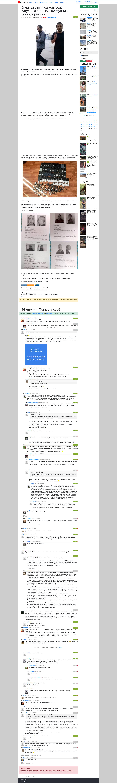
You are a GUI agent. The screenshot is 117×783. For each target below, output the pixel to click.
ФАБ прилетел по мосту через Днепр (92, 67)
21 (91, 126)
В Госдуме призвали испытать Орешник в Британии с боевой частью (92, 158)
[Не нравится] (77, 17)
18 (83, 126)
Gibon (24, 706)
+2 (75, 430)
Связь (33, 776)
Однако (25, 609)
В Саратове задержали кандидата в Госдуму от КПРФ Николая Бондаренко (92, 25)
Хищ (24, 757)
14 (91, 124)
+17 (75, 534)
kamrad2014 (26, 700)
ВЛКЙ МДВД (26, 318)
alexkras (28, 393)
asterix (29, 430)
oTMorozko (28, 518)
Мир (30, 2)
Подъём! (95, 76)
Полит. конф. (27, 776)
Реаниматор (29, 570)
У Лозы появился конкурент (91, 185)
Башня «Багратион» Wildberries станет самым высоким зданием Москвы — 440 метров (92, 42)
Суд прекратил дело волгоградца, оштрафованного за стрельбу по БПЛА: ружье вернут (89, 139)
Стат (22, 776)
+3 (75, 412)
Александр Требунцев (33, 402)
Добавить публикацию (89, 6)
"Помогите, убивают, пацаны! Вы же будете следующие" (92, 224)
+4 (75, 658)
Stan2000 (25, 550)
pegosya (30, 436)
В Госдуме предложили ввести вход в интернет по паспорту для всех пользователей (92, 19)
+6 (75, 652)
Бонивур (28, 510)
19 (86, 126)
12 (86, 124)
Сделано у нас (43, 2)
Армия (51, 2)
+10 (75, 393)
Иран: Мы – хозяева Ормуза (92, 144)
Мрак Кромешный (30, 683)
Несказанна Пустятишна (34, 459)
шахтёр (28, 658)
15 (94, 124)
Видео (56, 2)
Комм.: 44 (45, 17)
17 (81, 126)
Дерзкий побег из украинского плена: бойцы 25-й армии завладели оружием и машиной (91, 164)
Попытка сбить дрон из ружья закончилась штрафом (92, 31)
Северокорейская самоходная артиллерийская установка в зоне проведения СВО (88, 175)
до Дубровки (29, 323)
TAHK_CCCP (28, 621)
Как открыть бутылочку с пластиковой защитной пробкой (92, 83)
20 (89, 126)
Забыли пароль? (88, 1)
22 (94, 126)
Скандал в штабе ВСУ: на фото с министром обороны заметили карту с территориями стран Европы (89, 110)
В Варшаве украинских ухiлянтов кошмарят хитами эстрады (91, 212)
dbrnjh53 (25, 712)
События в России (51, 17)
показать (60, 647)
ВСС (24, 329)
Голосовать (82, 60)
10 (81, 124)
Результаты (89, 60)
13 (89, 124)
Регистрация (78, 1)
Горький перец (29, 444)
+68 (75, 17)
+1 (75, 402)
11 (83, 124)
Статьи (62, 2)
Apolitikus (34, 17)
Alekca (24, 639)
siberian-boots (31, 378)
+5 (75, 541)
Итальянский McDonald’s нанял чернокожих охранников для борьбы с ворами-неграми (92, 238)
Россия (36, 2)
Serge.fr (25, 528)
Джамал (25, 534)
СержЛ (24, 695)
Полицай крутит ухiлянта (91, 198)
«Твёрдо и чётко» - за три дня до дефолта (91, 36)
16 (97, 124)
